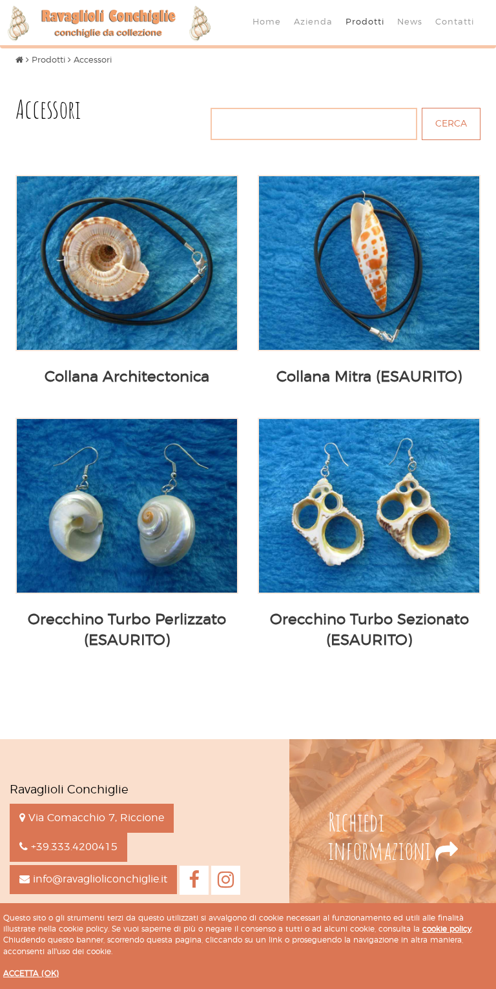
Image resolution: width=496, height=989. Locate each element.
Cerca (451, 123)
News (409, 22)
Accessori (93, 60)
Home (267, 22)
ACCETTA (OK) (31, 973)
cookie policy (446, 929)
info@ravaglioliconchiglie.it (98, 879)
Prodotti (365, 22)
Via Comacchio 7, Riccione (94, 818)
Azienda (313, 22)
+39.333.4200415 (73, 847)
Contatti (454, 22)
